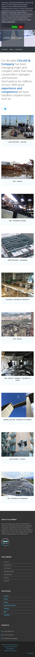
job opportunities (9, 571)
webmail (6, 581)
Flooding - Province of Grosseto (17, 299)
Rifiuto (21, 27)
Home (11, 49)
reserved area (8, 574)
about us (6, 562)
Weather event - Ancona (17, 142)
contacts (6, 578)
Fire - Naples (17, 339)
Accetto (14, 27)
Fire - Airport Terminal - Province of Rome (17, 379)
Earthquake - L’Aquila (17, 459)
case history (7, 568)
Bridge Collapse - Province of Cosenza (17, 420)
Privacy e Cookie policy (8, 22)
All (3, 109)
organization (7, 565)
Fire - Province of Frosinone (17, 498)
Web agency (30, 653)
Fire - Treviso (17, 181)
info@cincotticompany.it (11, 638)
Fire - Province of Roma (17, 221)
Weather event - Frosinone (17, 260)
